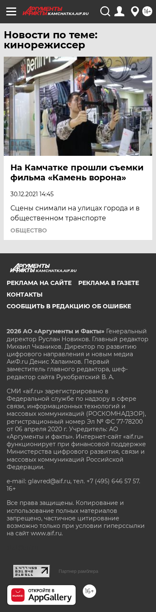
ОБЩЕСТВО (28, 230)
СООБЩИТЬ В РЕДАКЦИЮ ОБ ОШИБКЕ (69, 306)
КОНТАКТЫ (24, 294)
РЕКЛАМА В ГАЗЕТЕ (108, 283)
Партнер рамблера (78, 571)
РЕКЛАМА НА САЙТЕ (39, 283)
